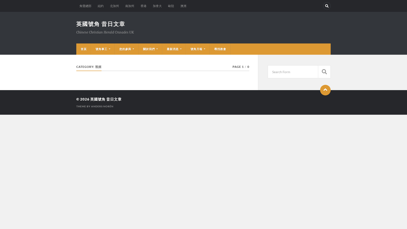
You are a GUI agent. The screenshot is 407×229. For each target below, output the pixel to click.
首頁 (84, 49)
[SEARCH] (324, 71)
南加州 (129, 6)
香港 (143, 6)
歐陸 (171, 6)
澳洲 (183, 6)
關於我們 (149, 49)
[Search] (327, 6)
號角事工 (101, 49)
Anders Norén (102, 106)
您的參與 (125, 49)
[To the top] (325, 90)
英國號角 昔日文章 (100, 24)
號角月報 (196, 49)
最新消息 (173, 49)
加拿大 (157, 6)
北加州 (114, 6)
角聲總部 (85, 6)
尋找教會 (220, 49)
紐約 (101, 6)
